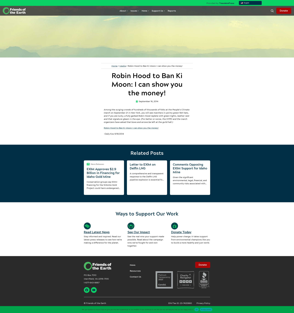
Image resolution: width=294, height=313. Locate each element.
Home (114, 66)
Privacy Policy (203, 303)
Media (122, 66)
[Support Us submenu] (164, 10)
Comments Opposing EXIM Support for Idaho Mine (190, 168)
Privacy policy (206, 309)
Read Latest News (97, 232)
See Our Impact (138, 232)
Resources (135, 271)
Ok (197, 309)
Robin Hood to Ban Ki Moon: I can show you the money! (131, 128)
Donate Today (181, 232)
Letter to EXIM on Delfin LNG (143, 166)
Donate (284, 10)
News (132, 265)
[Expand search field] (272, 11)
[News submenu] (148, 10)
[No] (291, 309)
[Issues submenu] (138, 10)
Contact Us (135, 277)
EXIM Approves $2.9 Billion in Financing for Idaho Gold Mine (103, 173)
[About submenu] (127, 10)
